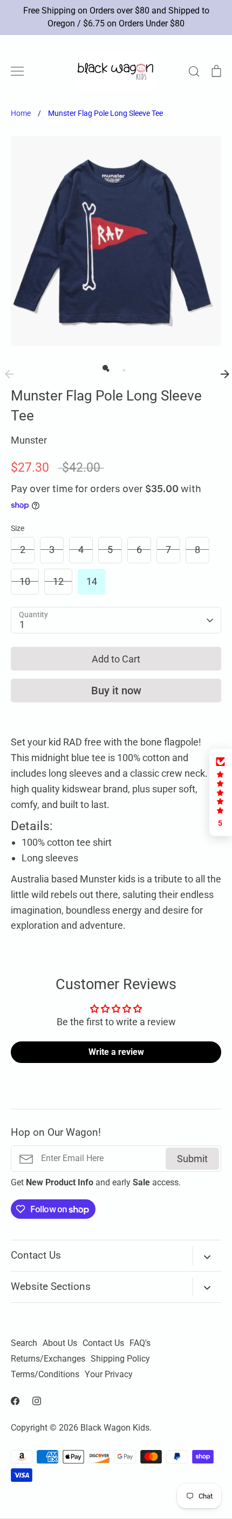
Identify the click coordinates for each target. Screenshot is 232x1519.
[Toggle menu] (17, 71)
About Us (60, 1343)
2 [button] (121, 367)
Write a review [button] (116, 1052)
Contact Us (103, 1343)
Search (24, 1343)
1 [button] (105, 367)
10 (24, 581)
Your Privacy (109, 1374)
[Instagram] (36, 1401)
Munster (29, 440)
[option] (116, 241)
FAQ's (140, 1343)
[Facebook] (15, 1401)
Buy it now (116, 690)
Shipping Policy (120, 1359)
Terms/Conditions (45, 1374)
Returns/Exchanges (48, 1359)
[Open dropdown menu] (207, 1255)
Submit (192, 1158)
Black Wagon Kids (114, 1428)
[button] (220, 792)
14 (91, 581)
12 (58, 581)
